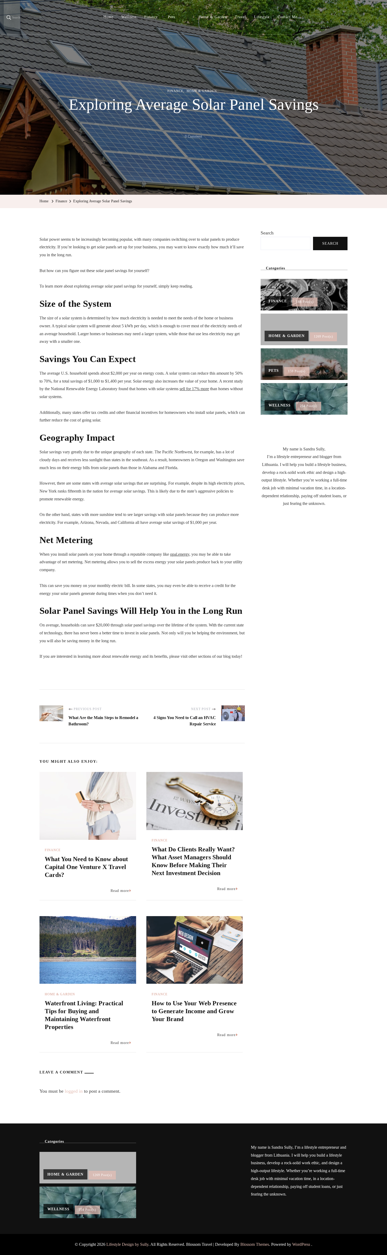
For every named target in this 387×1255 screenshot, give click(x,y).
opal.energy (179, 554)
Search (267, 232)
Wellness (128, 17)
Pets (171, 17)
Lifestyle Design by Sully (127, 1244)
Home (108, 17)
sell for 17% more (194, 388)
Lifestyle (262, 17)
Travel (240, 17)
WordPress (301, 1244)
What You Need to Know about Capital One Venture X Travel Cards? (86, 867)
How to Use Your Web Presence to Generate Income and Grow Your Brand (194, 1011)
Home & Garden (213, 17)
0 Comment (193, 137)
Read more (120, 891)
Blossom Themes (254, 1244)
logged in (74, 1091)
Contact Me (287, 17)
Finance (151, 17)
